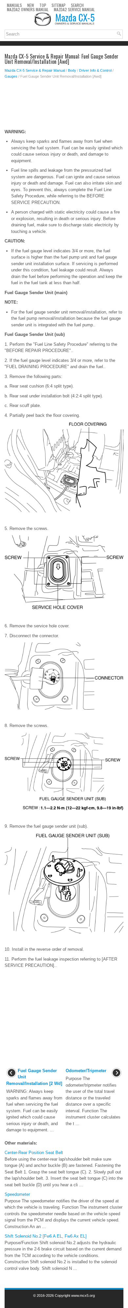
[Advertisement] (64, 105)
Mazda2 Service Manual (74, 9)
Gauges (11, 76)
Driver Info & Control (95, 70)
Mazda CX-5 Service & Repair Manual (35, 70)
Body (72, 70)
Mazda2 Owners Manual (28, 9)
